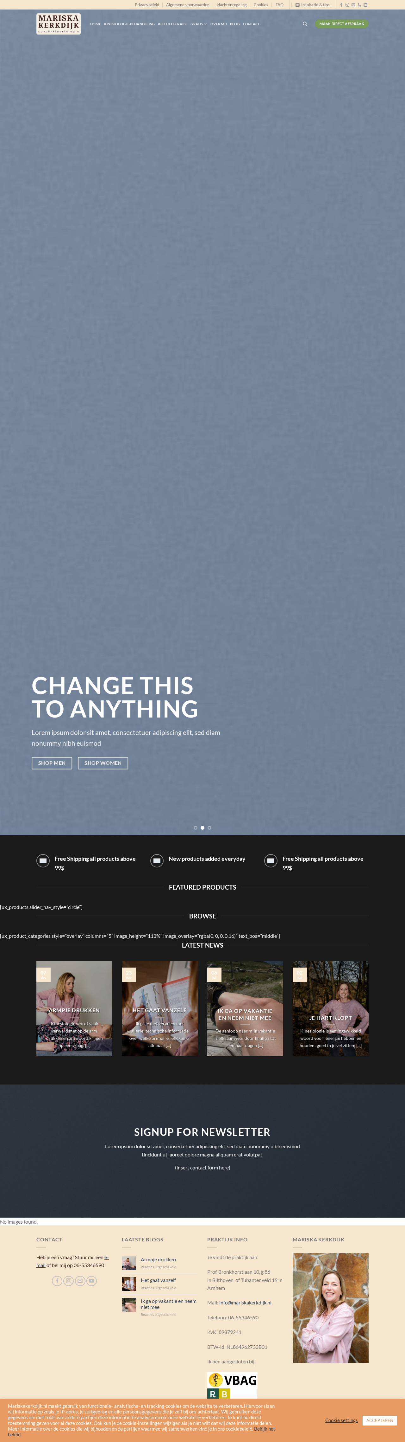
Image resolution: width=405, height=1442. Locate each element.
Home (95, 24)
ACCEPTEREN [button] (379, 1420)
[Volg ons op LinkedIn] (365, 5)
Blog (235, 24)
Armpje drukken (74, 1010)
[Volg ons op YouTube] (91, 1281)
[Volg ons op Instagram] (347, 5)
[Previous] (16, 417)
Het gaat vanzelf (160, 1010)
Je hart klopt (330, 1018)
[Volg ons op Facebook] (341, 5)
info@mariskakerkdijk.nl (245, 1302)
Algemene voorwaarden (187, 4)
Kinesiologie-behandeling (129, 24)
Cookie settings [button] (341, 1420)
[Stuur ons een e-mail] (353, 5)
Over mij (218, 24)
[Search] (305, 23)
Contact (251, 24)
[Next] (389, 417)
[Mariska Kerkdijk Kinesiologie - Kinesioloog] (58, 24)
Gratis (196, 24)
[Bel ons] (359, 5)
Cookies (261, 4)
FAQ (280, 4)
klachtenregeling (232, 4)
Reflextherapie (172, 24)
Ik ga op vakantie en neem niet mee (245, 1014)
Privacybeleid (147, 4)
